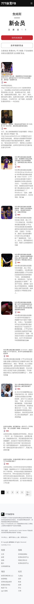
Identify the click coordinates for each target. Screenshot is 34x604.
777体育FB (8, 3)
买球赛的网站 (22, 554)
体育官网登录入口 (7, 576)
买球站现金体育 (6, 582)
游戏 (2, 560)
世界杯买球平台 (23, 557)
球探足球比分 (22, 560)
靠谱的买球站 (5, 585)
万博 (19, 591)
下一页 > (27, 493)
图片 (2, 563)
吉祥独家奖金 (17, 45)
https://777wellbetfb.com (8, 524)
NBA (5, 82)
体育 (2, 557)
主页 (2, 554)
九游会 (20, 576)
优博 (19, 585)
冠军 (19, 579)
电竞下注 (4, 588)
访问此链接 (17, 37)
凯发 (19, 582)
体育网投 (4, 579)
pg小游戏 (4, 591)
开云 (19, 588)
